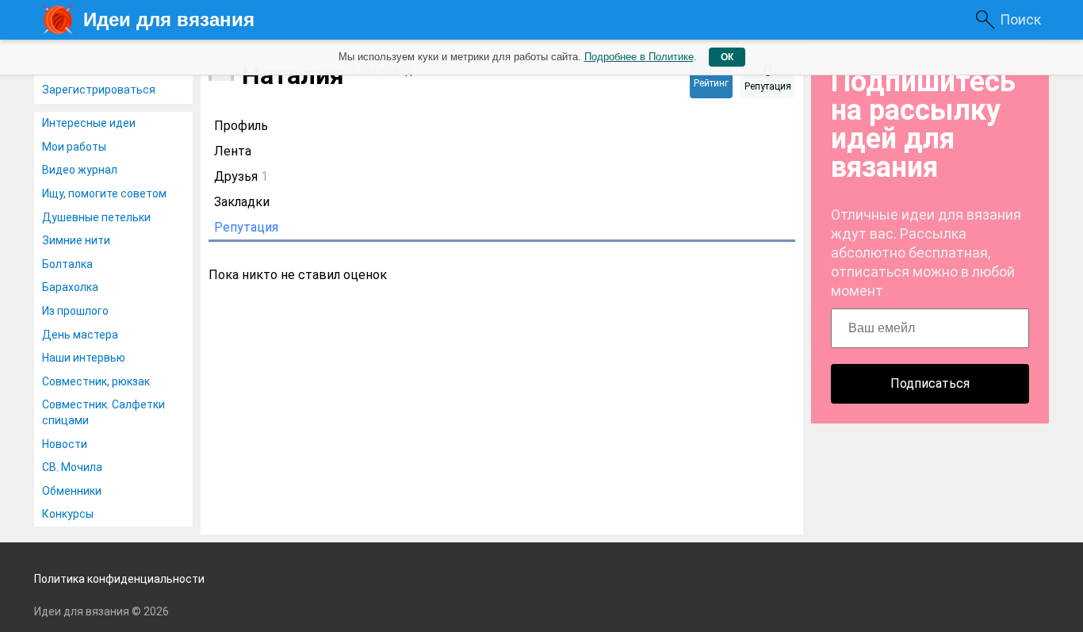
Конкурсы (68, 514)
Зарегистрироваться (98, 89)
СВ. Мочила (72, 467)
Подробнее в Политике (639, 57)
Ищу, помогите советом (104, 193)
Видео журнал (79, 169)
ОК (727, 57)
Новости (64, 444)
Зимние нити (76, 240)
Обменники (71, 491)
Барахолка (70, 287)
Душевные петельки (96, 217)
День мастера (80, 334)
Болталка (67, 264)
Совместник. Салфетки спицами (103, 412)
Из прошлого (75, 311)
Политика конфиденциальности (119, 579)
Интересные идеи (89, 123)
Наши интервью (83, 357)
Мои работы (74, 146)
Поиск (1020, 19)
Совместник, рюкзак (96, 381)
